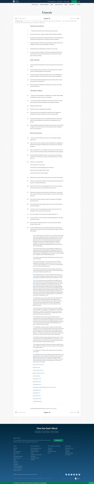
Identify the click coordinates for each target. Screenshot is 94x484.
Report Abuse (66, 1)
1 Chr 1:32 (40, 364)
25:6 (35, 261)
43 (31, 22)
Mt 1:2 (38, 393)
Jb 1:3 (59, 263)
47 (38, 22)
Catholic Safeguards (17, 467)
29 (42, 240)
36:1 (43, 328)
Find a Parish (59, 1)
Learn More (58, 440)
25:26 (35, 337)
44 (33, 22)
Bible (14, 459)
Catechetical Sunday (17, 466)
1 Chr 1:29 (41, 373)
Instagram (77, 475)
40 (26, 22)
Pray (49, 453)
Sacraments (33, 456)
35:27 (40, 240)
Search (79, 1)
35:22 (57, 238)
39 (24, 22)
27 (36, 324)
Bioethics (15, 461)
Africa (14, 449)
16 (37, 373)
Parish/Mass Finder (69, 448)
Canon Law (15, 462)
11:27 (51, 235)
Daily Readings (51, 1)
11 (36, 235)
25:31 (35, 354)
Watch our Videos (54, 431)
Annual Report (16, 453)
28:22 (39, 292)
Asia (14, 454)
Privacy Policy (54, 408)
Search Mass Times (35, 451)
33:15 (43, 311)
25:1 (35, 235)
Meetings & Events (52, 451)
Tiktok (79, 475)
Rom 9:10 (52, 387)
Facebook (69, 475)
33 (57, 263)
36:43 (38, 280)
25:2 (35, 248)
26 (59, 238)
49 (42, 22)
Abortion (15, 448)
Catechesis (15, 464)
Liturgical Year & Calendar (36, 454)
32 (53, 235)
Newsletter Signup (69, 453)
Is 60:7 (38, 376)
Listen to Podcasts (46, 431)
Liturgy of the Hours (35, 458)
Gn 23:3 (39, 370)
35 (17, 22)
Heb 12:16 (39, 401)
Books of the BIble (34, 449)
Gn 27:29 (39, 387)
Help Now (74, 1)
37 (21, 22)
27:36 (62, 337)
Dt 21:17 (39, 398)
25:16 (35, 378)
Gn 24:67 (39, 384)
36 (19, 22)
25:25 (35, 327)
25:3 (35, 367)
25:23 (35, 316)
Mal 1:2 (47, 387)
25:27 (35, 344)
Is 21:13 (38, 367)
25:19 (35, 280)
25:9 (35, 370)
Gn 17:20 (39, 378)
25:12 (35, 268)
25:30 (35, 350)
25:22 (35, 308)
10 (37, 370)
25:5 (35, 257)
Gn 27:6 (38, 395)
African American (17, 451)
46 (37, 22)
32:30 (59, 309)
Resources (67, 449)
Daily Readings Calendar (55, 1)
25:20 (35, 298)
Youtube (71, 475)
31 (55, 293)
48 (40, 22)
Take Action (50, 448)
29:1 (52, 263)
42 (30, 22)
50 (44, 22)
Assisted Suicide (16, 458)
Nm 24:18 (43, 387)
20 (42, 370)
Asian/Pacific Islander (18, 456)
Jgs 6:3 (54, 263)
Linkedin (74, 475)
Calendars (67, 451)
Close (91, 482)
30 (40, 328)
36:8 (59, 334)
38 (22, 22)
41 (28, 22)
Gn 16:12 (60, 277)
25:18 (35, 274)
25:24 (35, 390)
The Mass (33, 459)
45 (35, 22)
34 (15, 22)
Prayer (32, 453)
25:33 (35, 401)
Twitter (66, 475)
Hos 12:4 (39, 390)
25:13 (35, 373)
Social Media (68, 454)
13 (55, 387)
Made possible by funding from (68, 478)
